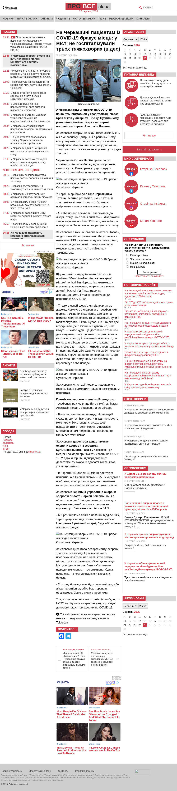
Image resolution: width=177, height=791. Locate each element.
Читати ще (149, 135)
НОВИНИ (9, 31)
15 (144, 54)
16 (149, 54)
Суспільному (109, 118)
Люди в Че (63, 18)
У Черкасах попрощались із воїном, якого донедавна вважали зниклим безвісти (149, 411)
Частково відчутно (141, 259)
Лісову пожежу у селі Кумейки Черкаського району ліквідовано (29, 225)
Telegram (62, 622)
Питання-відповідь (139, 74)
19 (165, 54)
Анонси (47, 18)
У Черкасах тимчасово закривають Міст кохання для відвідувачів (148, 427)
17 (154, 54)
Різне (102, 18)
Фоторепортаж (84, 18)
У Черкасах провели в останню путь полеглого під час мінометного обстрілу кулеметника (30, 60)
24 (139, 58)
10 (170, 50)
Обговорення (135, 468)
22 (129, 58)
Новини (8, 18)
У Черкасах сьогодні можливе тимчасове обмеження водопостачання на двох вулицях (30, 117)
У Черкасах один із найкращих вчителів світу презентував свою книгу (29, 151)
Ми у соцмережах (138, 158)
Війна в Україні (27, 18)
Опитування (134, 239)
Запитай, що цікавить (149, 149)
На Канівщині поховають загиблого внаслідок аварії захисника (27, 235)
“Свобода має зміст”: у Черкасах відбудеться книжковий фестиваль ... (34, 374)
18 (160, 54)
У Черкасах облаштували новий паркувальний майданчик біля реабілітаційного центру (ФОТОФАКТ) (146, 334)
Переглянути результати (149, 275)
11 (124, 54)
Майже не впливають (142, 262)
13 (134, 54)
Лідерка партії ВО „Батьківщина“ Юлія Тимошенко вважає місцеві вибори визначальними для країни (74, 660)
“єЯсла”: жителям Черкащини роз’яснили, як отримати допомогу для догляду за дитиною (155, 119)
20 (170, 54)
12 (129, 54)
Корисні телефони (11, 770)
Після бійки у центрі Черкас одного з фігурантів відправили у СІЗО (146, 353)
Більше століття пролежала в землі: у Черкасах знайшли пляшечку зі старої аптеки (28, 140)
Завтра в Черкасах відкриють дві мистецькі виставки (34, 393)
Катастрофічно (139, 255)
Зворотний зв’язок (40, 770)
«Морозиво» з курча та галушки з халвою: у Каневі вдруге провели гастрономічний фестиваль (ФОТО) (31, 73)
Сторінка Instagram (153, 203)
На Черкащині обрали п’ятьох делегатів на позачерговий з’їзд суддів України (147, 324)
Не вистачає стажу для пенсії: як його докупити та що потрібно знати (155, 83)
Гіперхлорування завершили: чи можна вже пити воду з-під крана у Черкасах (30, 84)
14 (139, 54)
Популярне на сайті (140, 284)
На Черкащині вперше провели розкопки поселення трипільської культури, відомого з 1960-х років (148, 293)
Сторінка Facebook (153, 169)
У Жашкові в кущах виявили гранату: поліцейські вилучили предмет (146, 442)
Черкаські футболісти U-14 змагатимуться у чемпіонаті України (31, 187)
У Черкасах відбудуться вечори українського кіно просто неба (34, 412)
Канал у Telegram (152, 186)
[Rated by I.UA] (142, 773)
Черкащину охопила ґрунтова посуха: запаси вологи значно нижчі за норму (31, 178)
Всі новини (27, 245)
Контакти (143, 18)
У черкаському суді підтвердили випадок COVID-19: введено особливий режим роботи (102, 659)
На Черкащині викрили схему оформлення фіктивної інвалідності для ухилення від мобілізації (147, 375)
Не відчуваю (137, 266)
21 (124, 58)
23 (134, 58)
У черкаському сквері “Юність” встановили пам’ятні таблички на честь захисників (29, 204)
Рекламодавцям (121, 18)
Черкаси (11, 7)
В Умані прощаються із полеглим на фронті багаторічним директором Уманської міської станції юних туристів (148, 363)
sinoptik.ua (34, 451)
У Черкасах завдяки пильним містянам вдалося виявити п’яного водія (30, 215)
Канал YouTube (151, 221)
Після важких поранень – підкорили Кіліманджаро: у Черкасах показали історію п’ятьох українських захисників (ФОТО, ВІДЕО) (31, 43)
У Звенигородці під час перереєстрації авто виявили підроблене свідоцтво (27, 106)
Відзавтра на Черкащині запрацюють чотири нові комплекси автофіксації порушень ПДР (146, 313)
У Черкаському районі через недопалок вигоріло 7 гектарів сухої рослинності (31, 129)
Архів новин (134, 31)
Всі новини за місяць (135, 67)
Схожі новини (135, 399)
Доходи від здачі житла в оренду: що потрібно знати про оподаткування (155, 100)
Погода (8, 431)
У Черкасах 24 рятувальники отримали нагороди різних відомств (31, 195)
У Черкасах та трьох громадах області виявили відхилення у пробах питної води (28, 162)
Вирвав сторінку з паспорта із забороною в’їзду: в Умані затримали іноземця (28, 95)
